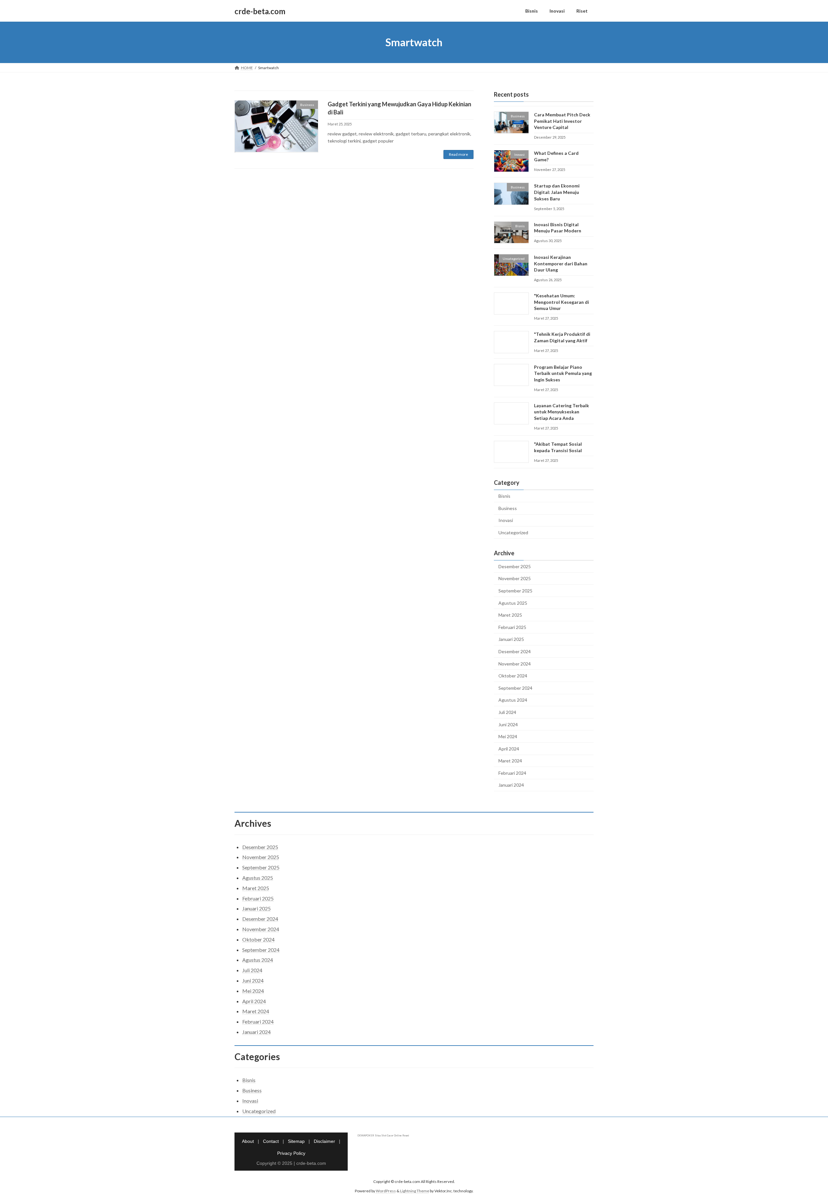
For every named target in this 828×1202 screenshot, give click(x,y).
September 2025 (515, 590)
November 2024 (514, 663)
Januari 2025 (511, 639)
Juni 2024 (508, 724)
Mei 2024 (507, 736)
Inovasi (505, 520)
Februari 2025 (512, 627)
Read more (458, 154)
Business (507, 508)
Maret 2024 (510, 760)
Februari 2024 (512, 773)
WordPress (386, 1190)
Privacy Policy (291, 1153)
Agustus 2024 (512, 700)
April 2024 (508, 748)
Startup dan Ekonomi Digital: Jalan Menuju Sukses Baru (557, 192)
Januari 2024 (511, 785)
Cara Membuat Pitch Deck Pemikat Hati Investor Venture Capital (562, 121)
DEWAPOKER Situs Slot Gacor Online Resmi (383, 1135)
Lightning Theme (414, 1190)
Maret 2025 (510, 615)
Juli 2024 (507, 712)
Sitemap (296, 1141)
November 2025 (514, 578)
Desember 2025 (514, 566)
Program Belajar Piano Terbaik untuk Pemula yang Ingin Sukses (563, 373)
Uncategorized (513, 532)
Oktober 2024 (512, 675)
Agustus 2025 (512, 603)
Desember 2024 (514, 651)
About (248, 1141)
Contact (271, 1141)
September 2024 (515, 688)
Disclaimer (324, 1141)
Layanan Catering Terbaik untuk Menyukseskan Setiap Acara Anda (561, 412)
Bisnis (504, 496)
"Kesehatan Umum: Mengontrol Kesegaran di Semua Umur (561, 302)
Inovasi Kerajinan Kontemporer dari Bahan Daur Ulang (560, 263)
